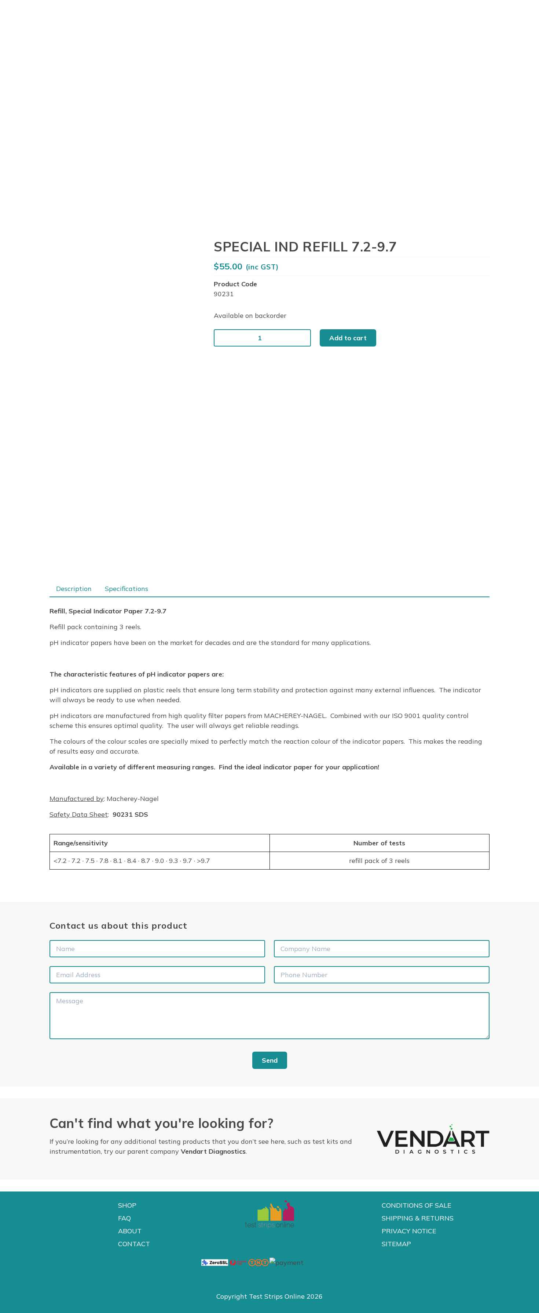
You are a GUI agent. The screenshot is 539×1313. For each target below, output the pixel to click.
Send (270, 1060)
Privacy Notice (409, 1231)
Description (74, 588)
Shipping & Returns (418, 1218)
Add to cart (348, 338)
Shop (127, 1205)
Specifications (126, 588)
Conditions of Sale (416, 1205)
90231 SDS (130, 814)
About (130, 1231)
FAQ (124, 1218)
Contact (134, 1244)
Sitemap (396, 1244)
